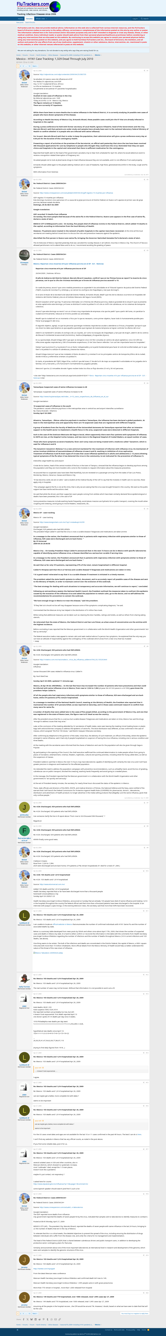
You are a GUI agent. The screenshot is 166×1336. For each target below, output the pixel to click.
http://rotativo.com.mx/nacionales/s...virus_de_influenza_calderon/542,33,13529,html (73, 659)
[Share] (144, 70)
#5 (147, 509)
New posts (19, 22)
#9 (147, 848)
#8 (147, 826)
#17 (147, 1149)
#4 (147, 383)
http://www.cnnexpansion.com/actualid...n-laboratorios (61, 1207)
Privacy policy (130, 1330)
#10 (147, 871)
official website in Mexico (63, 924)
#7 (147, 803)
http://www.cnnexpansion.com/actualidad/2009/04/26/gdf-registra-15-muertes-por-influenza (76, 193)
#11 (147, 911)
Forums (29, 18)
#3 (147, 250)
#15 (147, 1083)
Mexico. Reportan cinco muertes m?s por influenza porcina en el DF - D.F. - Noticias (68, 264)
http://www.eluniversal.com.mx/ (52, 884)
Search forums (30, 22)
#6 (147, 646)
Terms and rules (119, 1330)
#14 (147, 1053)
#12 (147, 975)
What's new (40, 18)
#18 (147, 1194)
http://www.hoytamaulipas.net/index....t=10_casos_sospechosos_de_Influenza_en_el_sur (74, 396)
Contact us (108, 1330)
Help (138, 1330)
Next (34, 66)
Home (20, 18)
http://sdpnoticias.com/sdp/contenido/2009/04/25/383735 (63, 74)
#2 (147, 179)
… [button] (26, 66)
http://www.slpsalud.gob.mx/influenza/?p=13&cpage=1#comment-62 (60, 1184)
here (139, 1134)
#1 (147, 71)
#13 (147, 994)
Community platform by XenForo (83, 1334)
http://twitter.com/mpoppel (44, 1268)
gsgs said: (38, 1068)
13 (29, 66)
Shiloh (20, 62)
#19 (147, 1255)
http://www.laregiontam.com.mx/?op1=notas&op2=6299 (62, 522)
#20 (147, 1293)
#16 (147, 1106)
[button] (46, 19)
